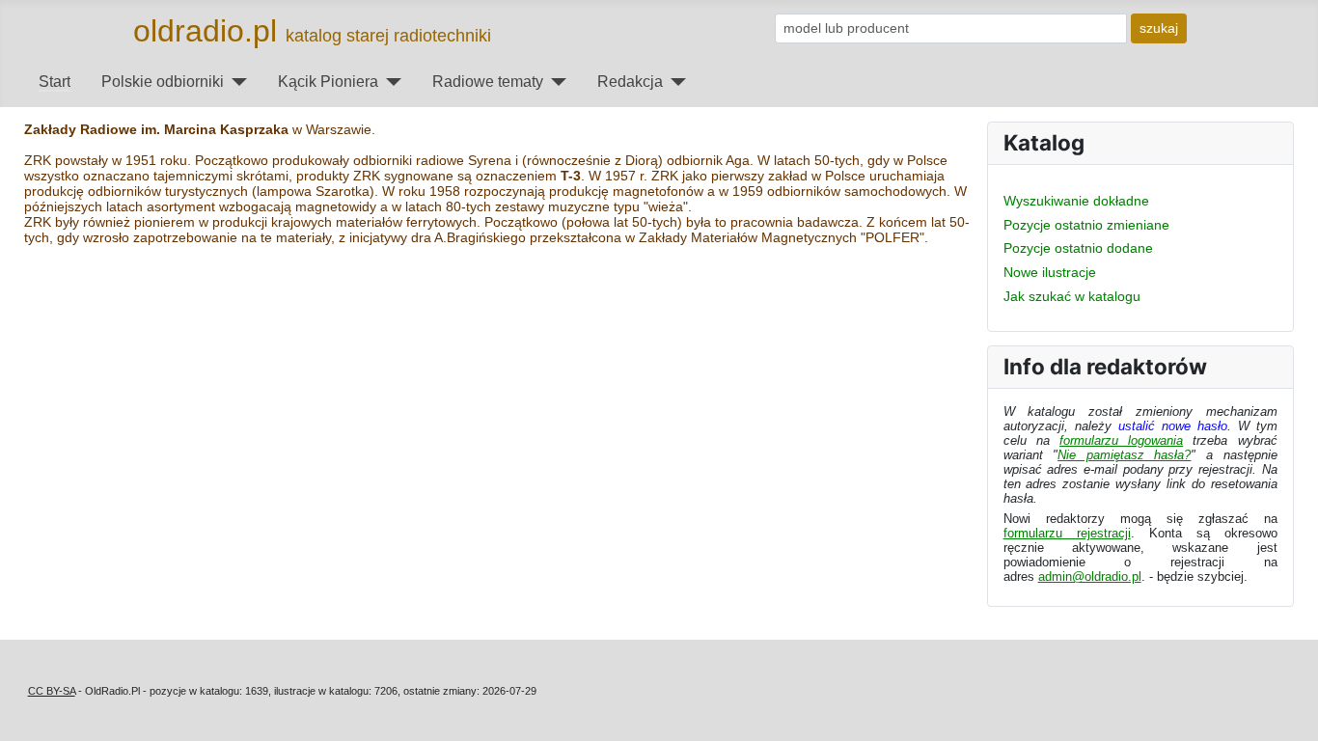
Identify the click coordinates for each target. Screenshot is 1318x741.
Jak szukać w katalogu (1071, 296)
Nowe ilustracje (1049, 272)
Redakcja (630, 81)
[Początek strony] (1286, 710)
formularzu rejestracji (1067, 533)
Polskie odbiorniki (162, 81)
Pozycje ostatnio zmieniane (1086, 225)
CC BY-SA (51, 691)
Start (54, 81)
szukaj (1159, 28)
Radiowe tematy (487, 81)
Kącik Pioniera (328, 81)
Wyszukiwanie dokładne (1076, 200)
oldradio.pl (205, 31)
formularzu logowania (1121, 440)
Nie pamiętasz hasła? (1124, 455)
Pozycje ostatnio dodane (1078, 248)
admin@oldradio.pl (1089, 576)
